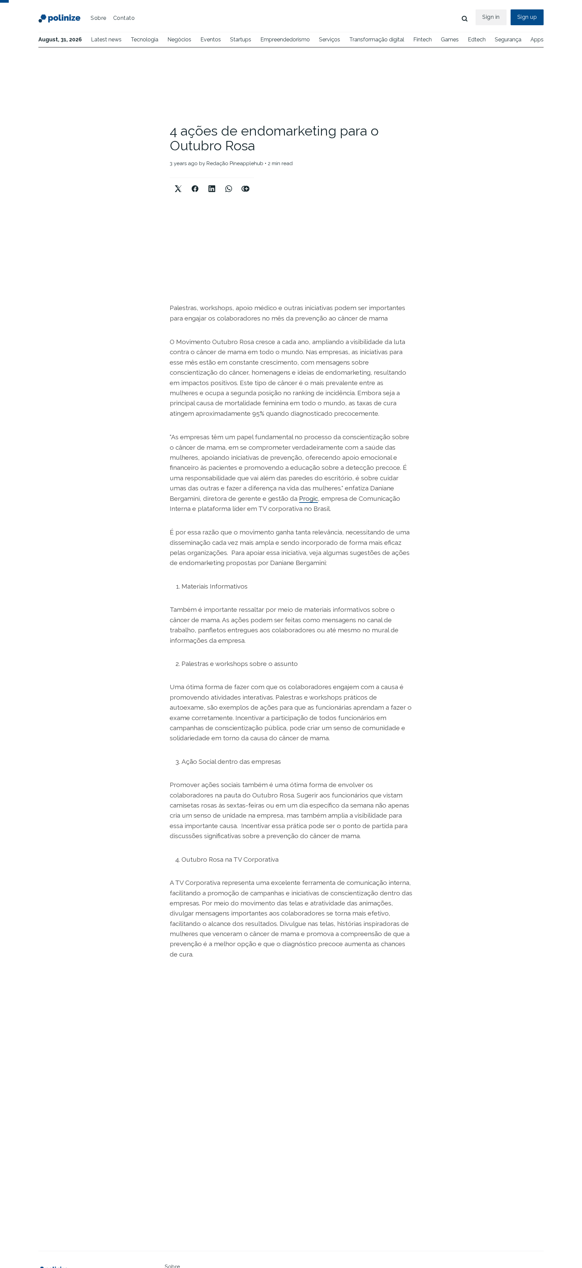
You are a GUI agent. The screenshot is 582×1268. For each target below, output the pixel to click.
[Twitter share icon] (178, 183)
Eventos (210, 39)
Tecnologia (144, 39)
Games (450, 39)
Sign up (527, 17)
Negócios (179, 39)
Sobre (98, 18)
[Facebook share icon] (195, 183)
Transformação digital (376, 39)
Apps (537, 39)
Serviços (329, 39)
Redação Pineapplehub (234, 163)
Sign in (491, 17)
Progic (308, 498)
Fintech (422, 39)
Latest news (106, 39)
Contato (124, 18)
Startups (240, 39)
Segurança (508, 39)
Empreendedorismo (285, 39)
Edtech (477, 39)
